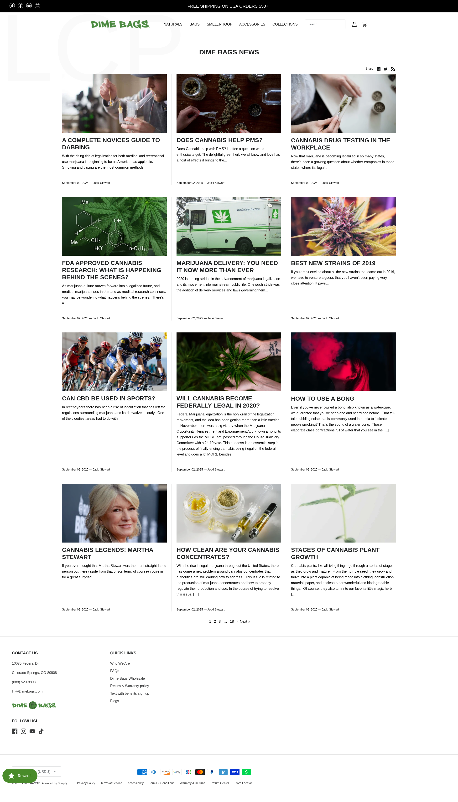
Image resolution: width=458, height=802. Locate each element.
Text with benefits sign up (129, 693)
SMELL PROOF (219, 24)
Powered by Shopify (55, 783)
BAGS (195, 24)
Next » (245, 621)
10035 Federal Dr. (26, 663)
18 (232, 621)
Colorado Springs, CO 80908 (34, 673)
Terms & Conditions (161, 783)
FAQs (114, 671)
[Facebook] (14, 731)
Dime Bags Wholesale (127, 678)
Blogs (114, 701)
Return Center (220, 783)
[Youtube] (32, 731)
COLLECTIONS (285, 24)
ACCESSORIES (252, 24)
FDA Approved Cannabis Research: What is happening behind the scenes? (111, 269)
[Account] (354, 24)
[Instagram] (23, 731)
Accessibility (136, 783)
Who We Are (120, 663)
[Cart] (364, 24)
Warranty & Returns (192, 783)
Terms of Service (111, 783)
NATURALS (173, 24)
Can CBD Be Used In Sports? (108, 398)
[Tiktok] (41, 731)
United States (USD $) (429, 6)
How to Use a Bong (322, 398)
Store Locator (243, 783)
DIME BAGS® (31, 783)
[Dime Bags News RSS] (393, 69)
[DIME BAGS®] (120, 24)
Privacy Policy (86, 783)
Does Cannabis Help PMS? (220, 140)
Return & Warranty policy (129, 686)
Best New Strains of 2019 (333, 263)
